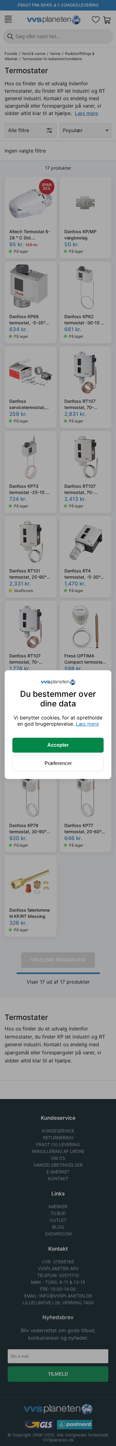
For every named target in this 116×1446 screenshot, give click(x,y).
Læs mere (87, 724)
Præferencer (58, 763)
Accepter (58, 745)
